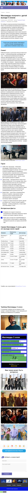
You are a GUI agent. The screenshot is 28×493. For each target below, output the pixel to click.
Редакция (19, 485)
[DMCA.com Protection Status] (3, 492)
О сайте (14, 485)
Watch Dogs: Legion (20, 160)
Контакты (9, 485)
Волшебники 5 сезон (21, 286)
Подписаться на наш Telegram (15, 450)
